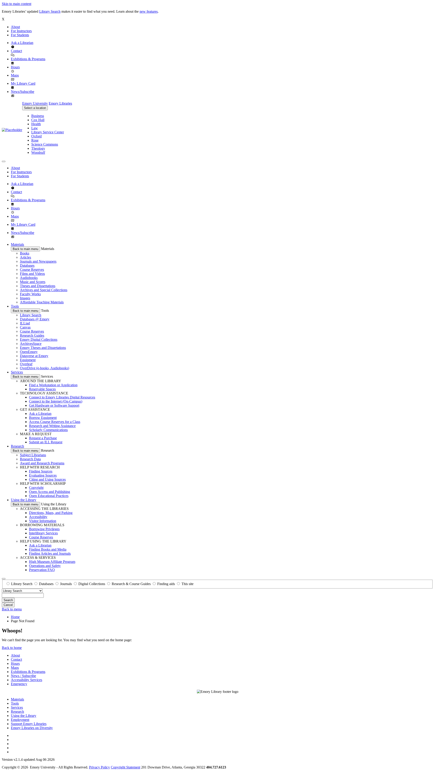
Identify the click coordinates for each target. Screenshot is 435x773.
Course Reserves (32, 269)
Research (17, 446)
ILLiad (25, 323)
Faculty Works (30, 294)
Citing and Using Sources (47, 479)
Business (37, 116)
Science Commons (44, 144)
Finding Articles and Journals (50, 553)
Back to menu (12, 609)
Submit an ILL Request (45, 442)
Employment (20, 720)
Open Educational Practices (48, 496)
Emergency (19, 684)
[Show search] (3, 578)
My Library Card (23, 83)
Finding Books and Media (47, 549)
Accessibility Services (26, 680)
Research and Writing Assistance (52, 426)
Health (36, 124)
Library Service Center (47, 132)
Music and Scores (32, 282)
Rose (35, 140)
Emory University (35, 103)
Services (17, 372)
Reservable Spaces (42, 389)
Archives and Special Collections (43, 290)
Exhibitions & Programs (28, 59)
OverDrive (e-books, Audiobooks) (44, 368)
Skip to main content (16, 4)
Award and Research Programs (42, 463)
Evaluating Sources (43, 475)
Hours (15, 67)
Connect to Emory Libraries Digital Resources (62, 397)
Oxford (36, 136)
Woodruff (38, 152)
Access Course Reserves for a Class (54, 422)
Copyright (36, 488)
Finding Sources (40, 471)
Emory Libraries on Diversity (32, 728)
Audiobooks (29, 278)
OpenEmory (29, 352)
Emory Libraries (60, 103)
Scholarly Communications (48, 430)
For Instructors (21, 31)
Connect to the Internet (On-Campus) (55, 401)
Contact (16, 51)
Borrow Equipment (43, 418)
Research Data (30, 459)
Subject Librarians (33, 455)
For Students (20, 35)
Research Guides (32, 335)
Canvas (25, 327)
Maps (15, 75)
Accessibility (38, 517)
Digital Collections (91, 584)
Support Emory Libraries (28, 724)
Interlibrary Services (43, 533)
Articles (25, 257)
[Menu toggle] (3, 161)
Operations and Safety (45, 566)
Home (15, 617)
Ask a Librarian (22, 43)
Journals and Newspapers (38, 261)
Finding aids (166, 584)
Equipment (28, 360)
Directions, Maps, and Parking (50, 513)
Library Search (49, 11)
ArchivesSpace (30, 344)
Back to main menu (25, 249)
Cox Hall (37, 120)
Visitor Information (42, 521)
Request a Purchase (43, 438)
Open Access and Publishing (49, 492)
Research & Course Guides (131, 584)
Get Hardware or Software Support (54, 405)
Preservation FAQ (42, 570)
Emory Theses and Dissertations (43, 348)
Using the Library (23, 500)
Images (25, 298)
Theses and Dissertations (37, 286)
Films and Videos (32, 274)
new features (149, 11)
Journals (66, 584)
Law (34, 128)
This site (187, 584)
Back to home (12, 648)
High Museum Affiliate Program (52, 562)
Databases (27, 265)
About (15, 27)
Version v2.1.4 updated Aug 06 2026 (28, 759)
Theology (38, 148)
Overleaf (26, 364)
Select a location (35, 108)
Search (8, 600)
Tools (15, 306)
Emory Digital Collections (38, 339)
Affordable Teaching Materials (42, 302)
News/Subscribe (22, 92)
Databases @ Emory (34, 319)
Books (24, 253)
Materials (17, 244)
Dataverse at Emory (34, 356)
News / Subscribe (23, 676)
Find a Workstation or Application (53, 385)
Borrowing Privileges (44, 529)
